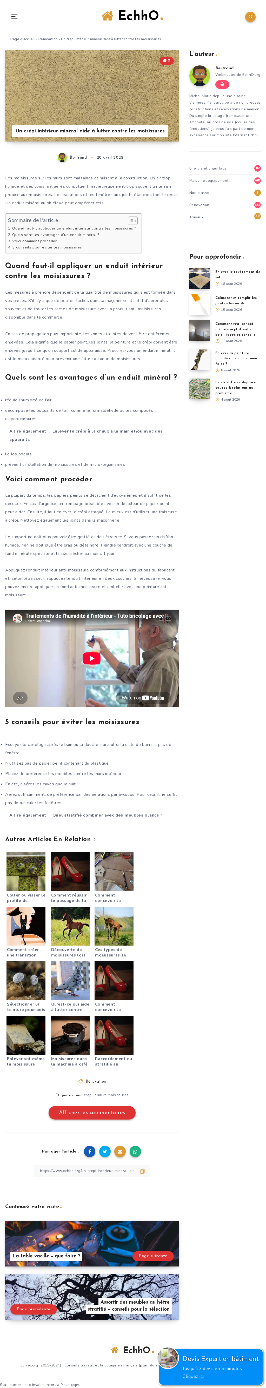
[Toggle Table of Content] (130, 220)
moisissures (118, 1095)
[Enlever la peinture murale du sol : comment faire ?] (199, 359)
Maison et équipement (209, 180)
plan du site (151, 1365)
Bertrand (224, 68)
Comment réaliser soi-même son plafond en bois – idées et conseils (235, 329)
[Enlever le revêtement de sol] (199, 278)
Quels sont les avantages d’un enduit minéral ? (55, 234)
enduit (100, 1095)
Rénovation (48, 39)
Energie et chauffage (208, 168)
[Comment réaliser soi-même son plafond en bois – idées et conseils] (199, 330)
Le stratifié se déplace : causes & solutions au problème (236, 388)
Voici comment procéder (34, 241)
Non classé (199, 192)
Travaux (196, 217)
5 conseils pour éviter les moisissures (47, 247)
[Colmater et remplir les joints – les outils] (199, 304)
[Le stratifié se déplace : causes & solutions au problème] (199, 389)
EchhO (136, 16)
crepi (88, 1095)
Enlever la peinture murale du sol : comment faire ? (237, 359)
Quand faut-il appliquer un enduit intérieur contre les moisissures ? (74, 228)
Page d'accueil (22, 39)
